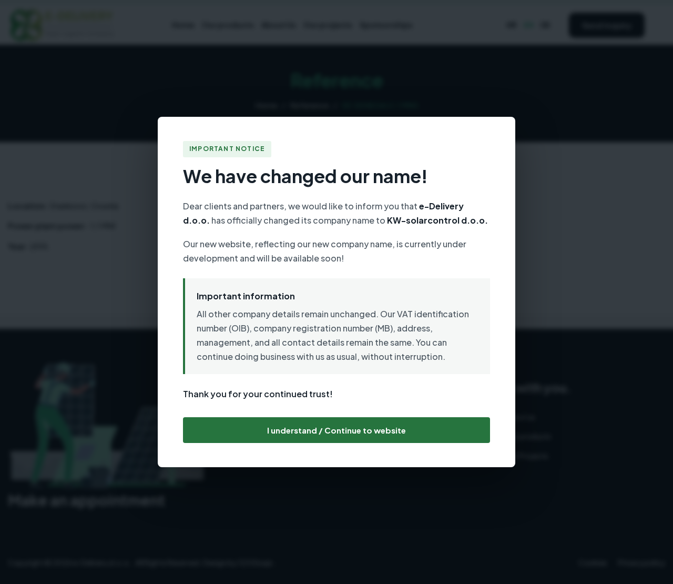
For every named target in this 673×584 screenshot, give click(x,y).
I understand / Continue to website (336, 430)
